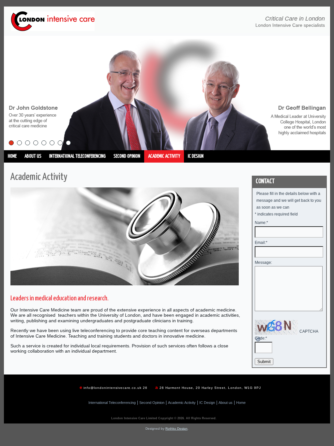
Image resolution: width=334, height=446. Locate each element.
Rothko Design (176, 428)
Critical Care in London (295, 18)
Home (12, 156)
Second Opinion (127, 156)
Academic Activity (164, 156)
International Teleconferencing (77, 156)
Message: (263, 262)
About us (32, 156)
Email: (261, 242)
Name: (261, 222)
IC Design (196, 156)
